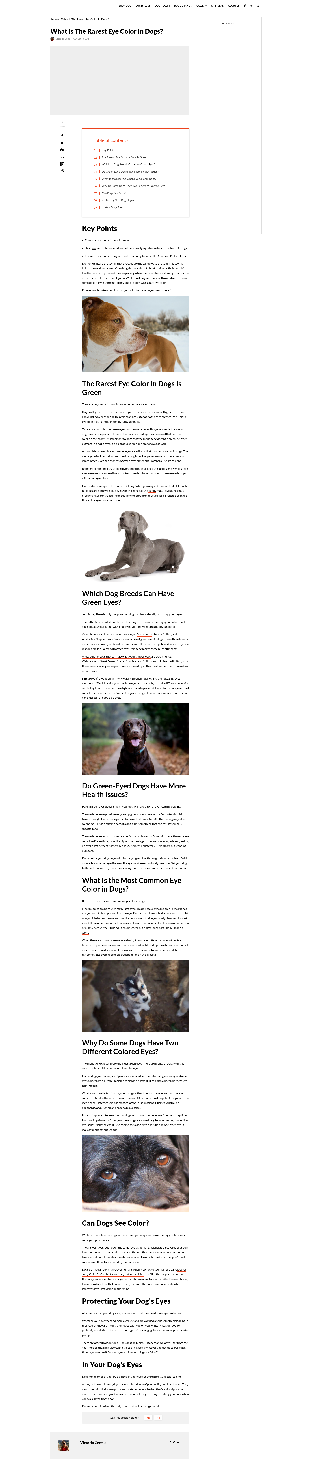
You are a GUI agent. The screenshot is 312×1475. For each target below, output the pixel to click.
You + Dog (125, 5)
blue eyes (131, 683)
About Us (234, 5)
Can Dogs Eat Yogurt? (229, 222)
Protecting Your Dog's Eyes (118, 200)
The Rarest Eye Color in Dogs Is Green (124, 157)
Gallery (201, 5)
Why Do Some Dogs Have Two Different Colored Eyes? (134, 185)
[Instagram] (251, 6)
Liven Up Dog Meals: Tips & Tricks (232, 205)
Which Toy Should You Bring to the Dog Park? (235, 154)
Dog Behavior (183, 5)
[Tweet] (62, 142)
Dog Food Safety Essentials (232, 188)
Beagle (142, 693)
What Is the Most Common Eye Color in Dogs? (129, 178)
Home (55, 19)
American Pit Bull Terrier (110, 622)
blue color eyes (129, 1068)
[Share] (62, 135)
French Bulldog (125, 486)
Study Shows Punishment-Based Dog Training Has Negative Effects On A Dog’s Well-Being (236, 171)
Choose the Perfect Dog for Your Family (236, 119)
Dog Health (162, 5)
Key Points (108, 150)
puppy (152, 490)
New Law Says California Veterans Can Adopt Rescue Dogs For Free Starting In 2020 (234, 85)
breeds (94, 460)
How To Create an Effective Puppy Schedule (232, 137)
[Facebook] (245, 6)
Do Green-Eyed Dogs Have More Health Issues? (130, 171)
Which (105, 164)
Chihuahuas (150, 661)
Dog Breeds (143, 5)
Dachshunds (144, 634)
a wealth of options (106, 1342)
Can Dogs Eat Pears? (213, 72)
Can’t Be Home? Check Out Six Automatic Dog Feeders (234, 102)
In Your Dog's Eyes (113, 207)
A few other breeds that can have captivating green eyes (116, 656)
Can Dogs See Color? (114, 193)
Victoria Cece (63, 38)
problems (171, 248)
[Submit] (62, 171)
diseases (116, 863)
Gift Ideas (217, 5)
